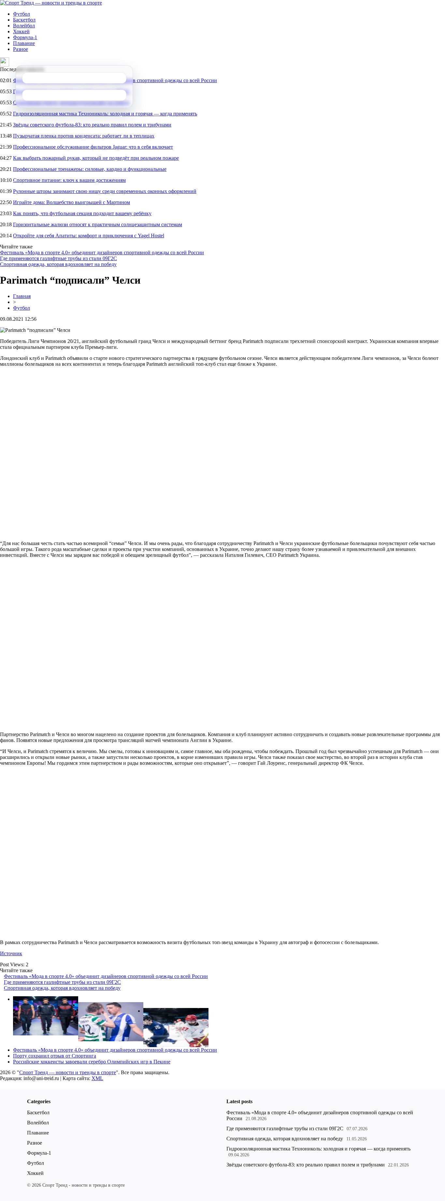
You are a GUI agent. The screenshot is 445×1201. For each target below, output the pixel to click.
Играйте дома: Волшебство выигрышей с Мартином (71, 202)
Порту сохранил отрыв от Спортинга (54, 1056)
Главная (22, 296)
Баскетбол (24, 19)
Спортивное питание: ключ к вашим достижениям (69, 180)
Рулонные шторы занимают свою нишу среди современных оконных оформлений (104, 191)
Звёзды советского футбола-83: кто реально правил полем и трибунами (92, 124)
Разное (20, 49)
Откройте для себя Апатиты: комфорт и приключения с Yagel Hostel (88, 235)
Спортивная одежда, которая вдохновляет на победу (58, 264)
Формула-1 (25, 37)
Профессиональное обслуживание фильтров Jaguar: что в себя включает (93, 147)
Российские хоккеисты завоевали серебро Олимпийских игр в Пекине (91, 1061)
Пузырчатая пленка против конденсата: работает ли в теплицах (83, 136)
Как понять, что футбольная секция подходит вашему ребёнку (82, 213)
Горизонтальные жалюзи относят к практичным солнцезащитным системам (97, 224)
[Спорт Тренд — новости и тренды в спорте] (51, 3)
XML (97, 1078)
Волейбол (24, 25)
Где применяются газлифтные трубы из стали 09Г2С (58, 258)
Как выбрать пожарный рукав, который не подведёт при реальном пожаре (96, 158)
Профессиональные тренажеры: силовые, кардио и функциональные (89, 169)
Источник (11, 953)
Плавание (24, 43)
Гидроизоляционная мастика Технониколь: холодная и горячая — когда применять (105, 113)
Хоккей (21, 31)
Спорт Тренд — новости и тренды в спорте (67, 1072)
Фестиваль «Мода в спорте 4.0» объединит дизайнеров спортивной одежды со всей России (102, 252)
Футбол (21, 14)
